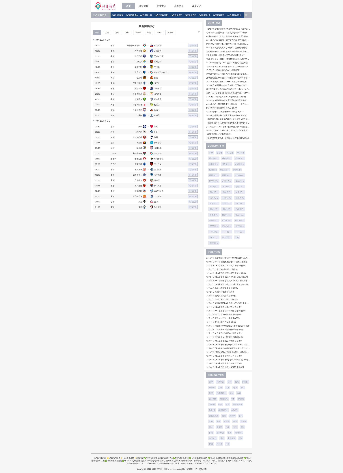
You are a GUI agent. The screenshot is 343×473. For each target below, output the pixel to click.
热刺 (239, 393)
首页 (128, 6)
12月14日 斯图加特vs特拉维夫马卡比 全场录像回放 (227, 325)
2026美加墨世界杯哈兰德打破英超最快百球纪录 (240, 181)
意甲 (117, 32)
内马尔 (243, 421)
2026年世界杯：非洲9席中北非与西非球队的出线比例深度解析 (214, 226)
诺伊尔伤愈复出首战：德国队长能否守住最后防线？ (227, 137)
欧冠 (229, 381)
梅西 (237, 381)
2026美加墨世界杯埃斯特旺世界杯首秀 (214, 186)
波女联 (170, 32)
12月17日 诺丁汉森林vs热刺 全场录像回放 (224, 314)
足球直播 (143, 6)
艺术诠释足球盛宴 (227, 181)
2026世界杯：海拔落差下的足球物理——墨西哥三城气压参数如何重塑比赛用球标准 (214, 243)
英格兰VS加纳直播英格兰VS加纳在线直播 (227, 209)
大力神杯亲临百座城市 (240, 175)
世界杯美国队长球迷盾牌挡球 (218, 134)
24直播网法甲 (204, 15)
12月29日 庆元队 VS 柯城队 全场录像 (222, 269)
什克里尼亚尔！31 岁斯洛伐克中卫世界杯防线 (214, 220)
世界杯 (219, 152)
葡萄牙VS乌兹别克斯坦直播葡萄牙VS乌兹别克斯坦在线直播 (227, 192)
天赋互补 (237, 169)
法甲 (127, 32)
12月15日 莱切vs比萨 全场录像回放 (221, 322)
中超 (149, 32)
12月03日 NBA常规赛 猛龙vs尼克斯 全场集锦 (225, 367)
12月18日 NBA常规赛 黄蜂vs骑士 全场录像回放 (226, 310)
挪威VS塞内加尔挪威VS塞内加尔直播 (214, 192)
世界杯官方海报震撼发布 (214, 181)
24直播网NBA (132, 15)
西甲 (211, 381)
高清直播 (193, 45)
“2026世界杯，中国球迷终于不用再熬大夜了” (225, 111)
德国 (242, 427)
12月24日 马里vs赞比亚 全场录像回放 (222, 288)
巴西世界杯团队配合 (225, 169)
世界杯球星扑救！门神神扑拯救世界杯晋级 (227, 215)
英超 (107, 32)
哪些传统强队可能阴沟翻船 (240, 215)
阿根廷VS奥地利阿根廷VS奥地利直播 (227, 198)
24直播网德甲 (176, 15)
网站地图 (203, 468)
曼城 (241, 415)
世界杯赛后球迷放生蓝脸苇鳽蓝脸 (214, 158)
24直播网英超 (117, 15)
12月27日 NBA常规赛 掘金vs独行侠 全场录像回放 (227, 276)
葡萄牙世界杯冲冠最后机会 (214, 164)
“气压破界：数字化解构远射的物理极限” (223, 70)
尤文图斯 (224, 398)
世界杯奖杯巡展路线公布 (227, 175)
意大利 (232, 415)
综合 (231, 393)
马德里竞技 (223, 410)
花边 (222, 438)
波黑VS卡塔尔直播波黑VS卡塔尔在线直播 (240, 192)
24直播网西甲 (190, 15)
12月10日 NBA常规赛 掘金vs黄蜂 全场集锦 (224, 340)
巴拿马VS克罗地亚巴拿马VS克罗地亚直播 (240, 209)
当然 (237, 237)
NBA (211, 152)
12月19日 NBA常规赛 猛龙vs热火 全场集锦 (224, 306)
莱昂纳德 (220, 432)
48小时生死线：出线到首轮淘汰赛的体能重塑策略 (227, 36)
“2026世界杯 (214, 237)
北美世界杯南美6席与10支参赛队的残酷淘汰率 (240, 186)
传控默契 (213, 169)
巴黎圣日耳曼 (221, 393)
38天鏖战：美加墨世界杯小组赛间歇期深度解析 (226, 96)
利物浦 (212, 410)
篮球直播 (161, 6)
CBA (241, 438)
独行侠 (219, 444)
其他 (228, 404)
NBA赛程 (240, 152)
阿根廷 (245, 381)
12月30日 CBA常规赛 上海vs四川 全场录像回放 (226, 265)
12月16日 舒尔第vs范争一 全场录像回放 (223, 318)
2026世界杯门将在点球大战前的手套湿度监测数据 (227, 186)
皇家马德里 (238, 404)
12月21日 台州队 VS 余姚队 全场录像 (222, 299)
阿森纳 (241, 398)
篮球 (235, 421)
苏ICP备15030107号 (190, 468)
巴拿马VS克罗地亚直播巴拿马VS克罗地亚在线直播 (214, 203)
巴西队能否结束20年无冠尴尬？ (240, 158)
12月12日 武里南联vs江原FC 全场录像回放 (224, 333)
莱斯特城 (239, 432)
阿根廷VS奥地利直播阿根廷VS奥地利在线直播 (227, 203)
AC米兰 (234, 410)
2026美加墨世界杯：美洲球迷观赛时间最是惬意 (226, 115)
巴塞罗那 (220, 381)
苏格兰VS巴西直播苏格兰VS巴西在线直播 (240, 198)
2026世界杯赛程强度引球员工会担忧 (221, 107)
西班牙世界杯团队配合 (240, 164)
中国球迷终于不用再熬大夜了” (227, 237)
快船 (211, 432)
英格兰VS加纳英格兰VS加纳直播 (214, 209)
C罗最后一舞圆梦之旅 (227, 164)
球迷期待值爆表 (227, 158)
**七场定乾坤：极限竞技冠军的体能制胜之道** (225, 55)
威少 (229, 432)
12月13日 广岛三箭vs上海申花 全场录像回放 (225, 329)
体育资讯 (179, 6)
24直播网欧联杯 (234, 15)
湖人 (211, 427)
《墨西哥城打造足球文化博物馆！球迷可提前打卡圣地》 (240, 226)
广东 (211, 444)
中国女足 (213, 438)
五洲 (235, 427)
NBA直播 (229, 152)
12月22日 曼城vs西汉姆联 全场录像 (221, 295)
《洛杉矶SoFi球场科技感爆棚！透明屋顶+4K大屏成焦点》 (214, 231)
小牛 (228, 444)
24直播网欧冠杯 (161, 15)
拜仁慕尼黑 (214, 415)
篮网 (218, 421)
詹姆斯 (219, 427)
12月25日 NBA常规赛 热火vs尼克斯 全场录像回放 (227, 284)
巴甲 (228, 427)
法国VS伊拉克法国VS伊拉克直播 (214, 198)
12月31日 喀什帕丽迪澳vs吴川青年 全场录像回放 (226, 261)
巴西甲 (138, 32)
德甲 (242, 387)
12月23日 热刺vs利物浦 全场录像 (220, 291)
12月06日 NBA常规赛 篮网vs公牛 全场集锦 (224, 355)
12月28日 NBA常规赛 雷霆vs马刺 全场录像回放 (226, 273)
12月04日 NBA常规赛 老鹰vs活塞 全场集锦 (224, 363)
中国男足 (231, 438)
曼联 (224, 415)
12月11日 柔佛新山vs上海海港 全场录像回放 (225, 337)
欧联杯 (212, 404)
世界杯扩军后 (214, 175)
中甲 (159, 32)
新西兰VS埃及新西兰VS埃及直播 (214, 215)
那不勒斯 (213, 398)
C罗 (233, 398)
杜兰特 (227, 421)
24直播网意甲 (219, 15)
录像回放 (197, 6)
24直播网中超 (146, 15)
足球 (220, 387)
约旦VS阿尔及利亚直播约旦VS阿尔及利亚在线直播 (240, 203)
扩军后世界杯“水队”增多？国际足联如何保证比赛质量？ (227, 226)
